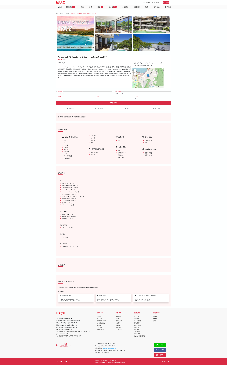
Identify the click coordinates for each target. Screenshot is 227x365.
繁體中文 (164, 361)
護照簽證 (137, 7)
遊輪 (90, 7)
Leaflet (152, 87)
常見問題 (136, 316)
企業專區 (157, 7)
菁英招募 (99, 318)
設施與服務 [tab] (100, 108)
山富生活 (99, 327)
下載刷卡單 (137, 331)
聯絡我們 (99, 325)
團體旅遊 (70, 7)
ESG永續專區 (101, 329)
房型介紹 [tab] (71, 108)
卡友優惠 (118, 327)
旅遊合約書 (137, 334)
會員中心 (155, 321)
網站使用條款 (138, 325)
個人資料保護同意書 (139, 336)
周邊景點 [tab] (129, 108)
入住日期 (60, 91)
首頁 (57, 13)
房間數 (59, 96)
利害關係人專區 (101, 321)
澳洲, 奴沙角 (66, 13)
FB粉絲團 (160, 350)
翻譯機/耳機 (119, 321)
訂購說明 (136, 318)
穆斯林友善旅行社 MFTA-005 (64, 329)
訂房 (100, 7)
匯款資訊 (136, 329)
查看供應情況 (113, 103)
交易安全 (136, 327)
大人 (98, 96)
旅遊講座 (125, 7)
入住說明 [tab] (157, 108)
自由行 (112, 7)
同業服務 (155, 316)
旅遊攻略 (118, 325)
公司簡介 (99, 316)
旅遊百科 (118, 323)
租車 (146, 7)
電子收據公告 (138, 321)
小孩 (137, 96)
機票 (82, 7)
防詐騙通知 (119, 329)
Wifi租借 (118, 318)
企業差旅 (155, 318)
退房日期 (118, 91)
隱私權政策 (137, 323)
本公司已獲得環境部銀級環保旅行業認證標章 (68, 336)
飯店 (61, 13)
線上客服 (161, 345)
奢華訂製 (168, 7)
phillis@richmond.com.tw (110, 348)
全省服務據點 (101, 323)
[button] (148, 76)
